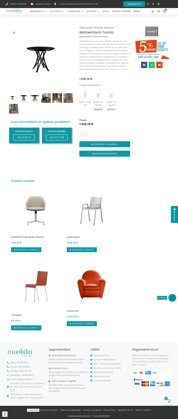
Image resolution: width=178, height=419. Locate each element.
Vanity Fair (73, 311)
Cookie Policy (33, 410)
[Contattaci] (172, 298)
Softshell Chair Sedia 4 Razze (27, 237)
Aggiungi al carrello (106, 144)
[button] (159, 11)
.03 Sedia (16, 315)
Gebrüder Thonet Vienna (96, 28)
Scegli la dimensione (90, 85)
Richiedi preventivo (106, 153)
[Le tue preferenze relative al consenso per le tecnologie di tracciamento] (5, 414)
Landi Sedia (73, 237)
